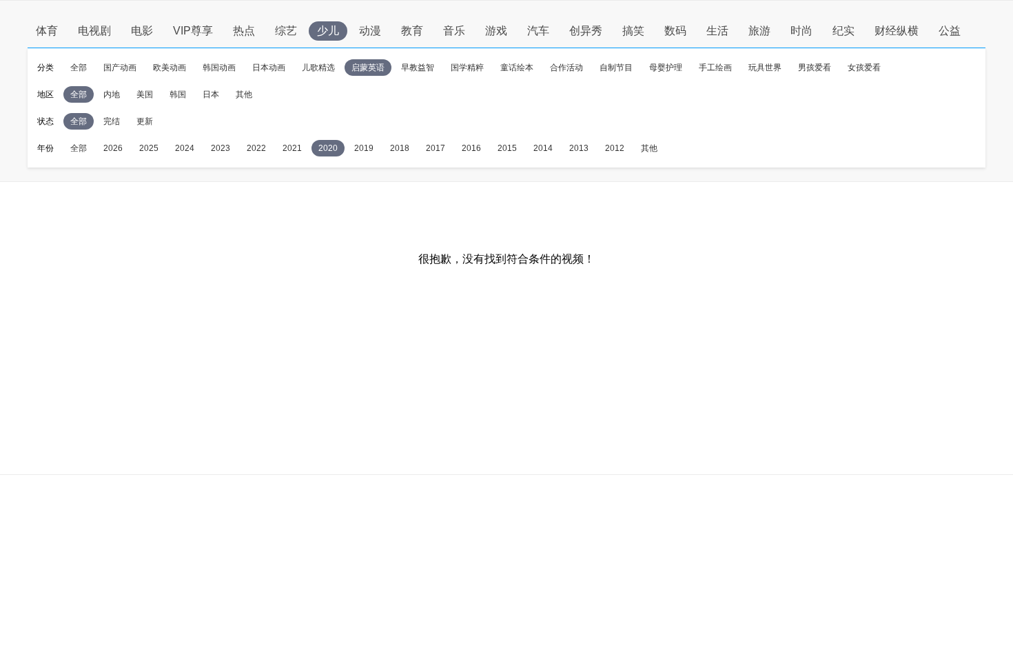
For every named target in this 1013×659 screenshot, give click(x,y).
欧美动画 (169, 67)
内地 (111, 94)
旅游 (759, 31)
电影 (142, 31)
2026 (113, 148)
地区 (45, 94)
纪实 (843, 31)
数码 (675, 31)
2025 (148, 148)
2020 (328, 148)
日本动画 (268, 67)
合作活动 (566, 67)
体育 (47, 31)
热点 (244, 31)
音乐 (454, 31)
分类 (45, 67)
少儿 (328, 31)
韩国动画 (219, 67)
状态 (45, 121)
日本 (211, 94)
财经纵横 (896, 31)
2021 (292, 148)
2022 (256, 148)
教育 (412, 31)
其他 (244, 94)
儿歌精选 (318, 67)
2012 (614, 148)
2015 (507, 148)
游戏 (496, 31)
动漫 (370, 31)
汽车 (538, 31)
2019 (364, 148)
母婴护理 (665, 67)
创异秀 (585, 31)
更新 (144, 121)
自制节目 (616, 67)
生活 (717, 31)
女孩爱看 (864, 67)
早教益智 (417, 67)
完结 (111, 121)
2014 (543, 148)
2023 (220, 148)
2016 (471, 148)
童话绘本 (516, 67)
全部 (78, 67)
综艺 (286, 31)
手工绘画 (715, 67)
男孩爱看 (814, 67)
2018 (399, 148)
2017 (435, 148)
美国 (144, 94)
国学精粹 (467, 67)
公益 (950, 31)
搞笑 (633, 31)
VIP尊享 (193, 31)
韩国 (178, 94)
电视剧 (94, 31)
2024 (184, 148)
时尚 (801, 31)
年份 (45, 148)
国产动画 (119, 67)
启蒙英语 (368, 67)
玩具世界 (764, 67)
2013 (579, 148)
